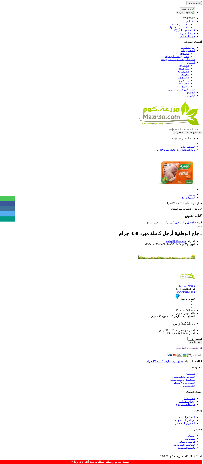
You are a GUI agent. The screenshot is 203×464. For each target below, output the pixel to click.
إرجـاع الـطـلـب (187, 401)
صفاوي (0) (183, 77)
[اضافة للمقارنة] (197, 226)
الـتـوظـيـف (189, 385)
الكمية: (198, 338)
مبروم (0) (184, 80)
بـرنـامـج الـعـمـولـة (185, 420)
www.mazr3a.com (186, 291)
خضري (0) (183, 71)
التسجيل (179, 222)
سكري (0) (184, 68)
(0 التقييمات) (195, 348)
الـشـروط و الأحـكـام (184, 382)
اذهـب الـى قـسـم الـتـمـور (181, 89)
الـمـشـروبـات (188, 50)
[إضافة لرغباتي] (200, 226)
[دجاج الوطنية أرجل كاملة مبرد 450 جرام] (177, 189)
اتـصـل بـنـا (189, 398)
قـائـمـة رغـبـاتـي (186, 441)
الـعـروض (190, 95)
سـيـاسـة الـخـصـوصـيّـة (182, 379)
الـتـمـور (191, 62)
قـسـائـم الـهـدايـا (186, 417)
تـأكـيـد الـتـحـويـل (186, 447)
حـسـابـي (190, 435)
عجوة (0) (184, 74)
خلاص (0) (184, 83)
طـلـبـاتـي (190, 438)
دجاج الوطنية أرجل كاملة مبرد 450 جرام (174, 149)
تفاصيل (191, 194)
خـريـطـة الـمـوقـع (185, 404)
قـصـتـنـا (190, 373)
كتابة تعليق (181, 348)
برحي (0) (184, 86)
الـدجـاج (191, 92)
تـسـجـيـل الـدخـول (179, 27)
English (181, 12)
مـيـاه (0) (184, 53)
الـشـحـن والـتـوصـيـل (183, 376)
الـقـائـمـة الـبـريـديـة (184, 444)
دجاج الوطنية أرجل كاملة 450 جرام (165, 361)
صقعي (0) (184, 65)
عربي (184, 9)
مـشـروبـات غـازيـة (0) (177, 56)
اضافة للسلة (195, 342)
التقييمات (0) (188, 197)
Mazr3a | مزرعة (187, 286)
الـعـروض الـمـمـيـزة (184, 423)
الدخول (191, 222)
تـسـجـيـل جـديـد (180, 24)
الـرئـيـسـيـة (187, 47)
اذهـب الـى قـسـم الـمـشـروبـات (178, 59)
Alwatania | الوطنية (176, 241)
